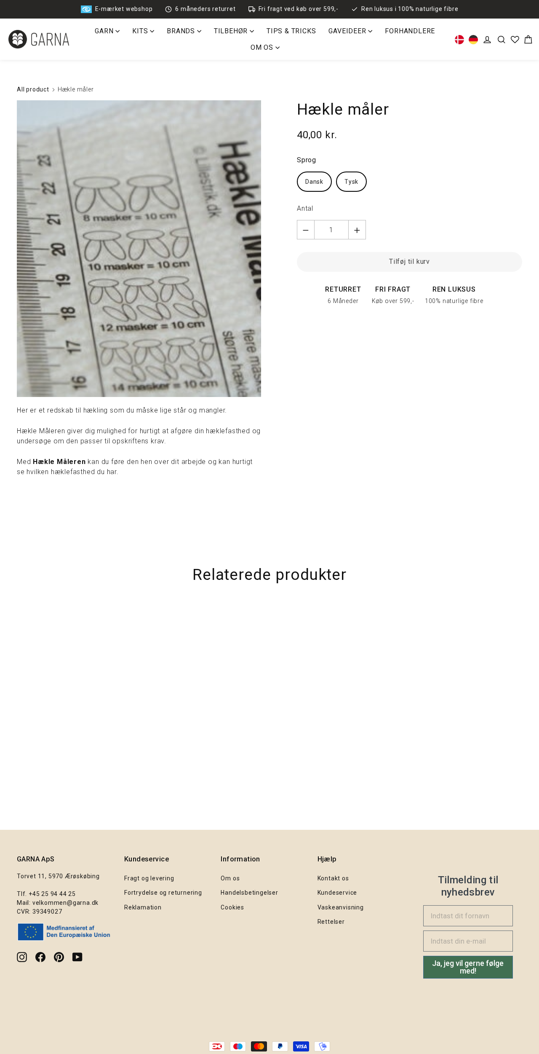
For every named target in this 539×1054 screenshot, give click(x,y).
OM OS (263, 47)
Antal (305, 208)
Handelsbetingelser (249, 892)
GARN (105, 31)
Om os (230, 878)
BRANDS (182, 31)
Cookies (232, 907)
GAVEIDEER (348, 31)
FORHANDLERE (410, 31)
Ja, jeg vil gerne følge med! (468, 967)
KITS (141, 31)
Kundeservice (338, 892)
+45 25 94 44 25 (52, 893)
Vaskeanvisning (341, 907)
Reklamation (143, 907)
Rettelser (331, 921)
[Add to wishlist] (528, 620)
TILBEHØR (232, 31)
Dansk (314, 181)
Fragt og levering (149, 878)
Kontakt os (333, 878)
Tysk (351, 181)
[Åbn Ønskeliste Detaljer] (515, 39)
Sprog (306, 160)
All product (33, 89)
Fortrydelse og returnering (163, 892)
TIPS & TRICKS (291, 31)
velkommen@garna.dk (65, 902)
